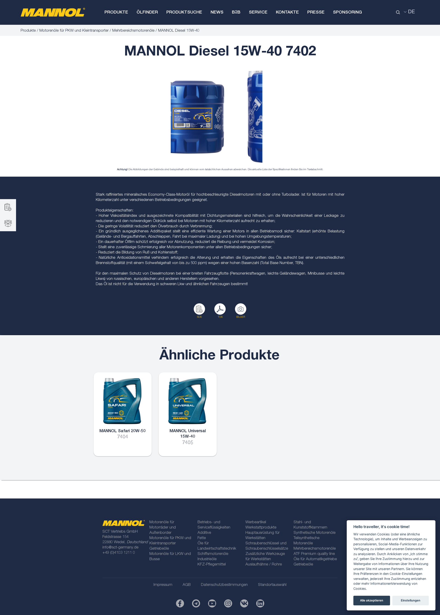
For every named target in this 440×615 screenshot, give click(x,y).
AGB (187, 585)
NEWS (217, 12)
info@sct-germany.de (120, 548)
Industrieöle (207, 559)
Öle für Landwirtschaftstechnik (217, 546)
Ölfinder (147, 12)
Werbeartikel (255, 522)
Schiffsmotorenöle (213, 554)
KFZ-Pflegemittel (212, 565)
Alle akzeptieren (371, 600)
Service (258, 12)
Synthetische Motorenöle (315, 533)
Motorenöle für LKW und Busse (170, 556)
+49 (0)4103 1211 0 (118, 553)
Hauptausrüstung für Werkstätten (262, 535)
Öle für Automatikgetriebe (315, 559)
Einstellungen (410, 600)
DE (411, 12)
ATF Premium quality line (314, 554)
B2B (236, 12)
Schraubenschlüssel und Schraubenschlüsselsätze (266, 546)
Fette (202, 538)
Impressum (163, 585)
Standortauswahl (272, 585)
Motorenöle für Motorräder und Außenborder (162, 527)
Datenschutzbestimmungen (224, 585)
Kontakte (287, 12)
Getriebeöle (159, 549)
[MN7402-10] (216, 116)
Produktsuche (184, 12)
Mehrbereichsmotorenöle (133, 31)
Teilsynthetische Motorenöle (306, 540)
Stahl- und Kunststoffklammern (310, 525)
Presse (315, 12)
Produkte (116, 12)
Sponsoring (347, 12)
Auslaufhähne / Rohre (263, 565)
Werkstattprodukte (260, 528)
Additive (204, 533)
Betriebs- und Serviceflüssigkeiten (214, 525)
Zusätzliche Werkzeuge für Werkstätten (265, 556)
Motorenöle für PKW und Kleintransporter (74, 31)
